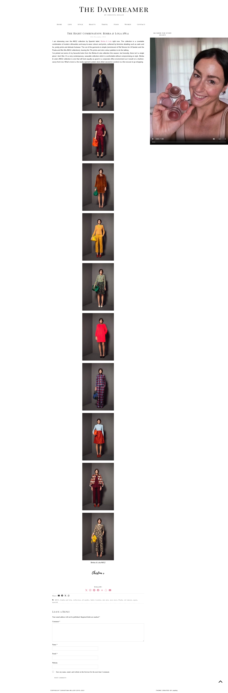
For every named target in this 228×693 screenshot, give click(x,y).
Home (59, 24)
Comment (56, 621)
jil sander (85, 600)
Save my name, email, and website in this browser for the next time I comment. (83, 672)
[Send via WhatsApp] (68, 595)
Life (70, 24)
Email (55, 653)
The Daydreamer (114, 9)
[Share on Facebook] (62, 595)
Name (54, 644)
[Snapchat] (106, 590)
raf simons (128, 600)
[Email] (173, 24)
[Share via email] (59, 595)
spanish (55, 602)
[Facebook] (163, 24)
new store (113, 600)
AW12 (57, 600)
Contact (141, 24)
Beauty (92, 24)
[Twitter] (152, 24)
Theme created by (167, 690)
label (92, 600)
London (98, 600)
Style (80, 24)
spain (135, 600)
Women (128, 24)
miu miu (106, 600)
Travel (105, 24)
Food (116, 24)
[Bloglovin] (168, 24)
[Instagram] (157, 24)
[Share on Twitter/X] (65, 595)
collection (77, 600)
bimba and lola (66, 600)
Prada (121, 600)
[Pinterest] (94, 590)
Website (54, 663)
